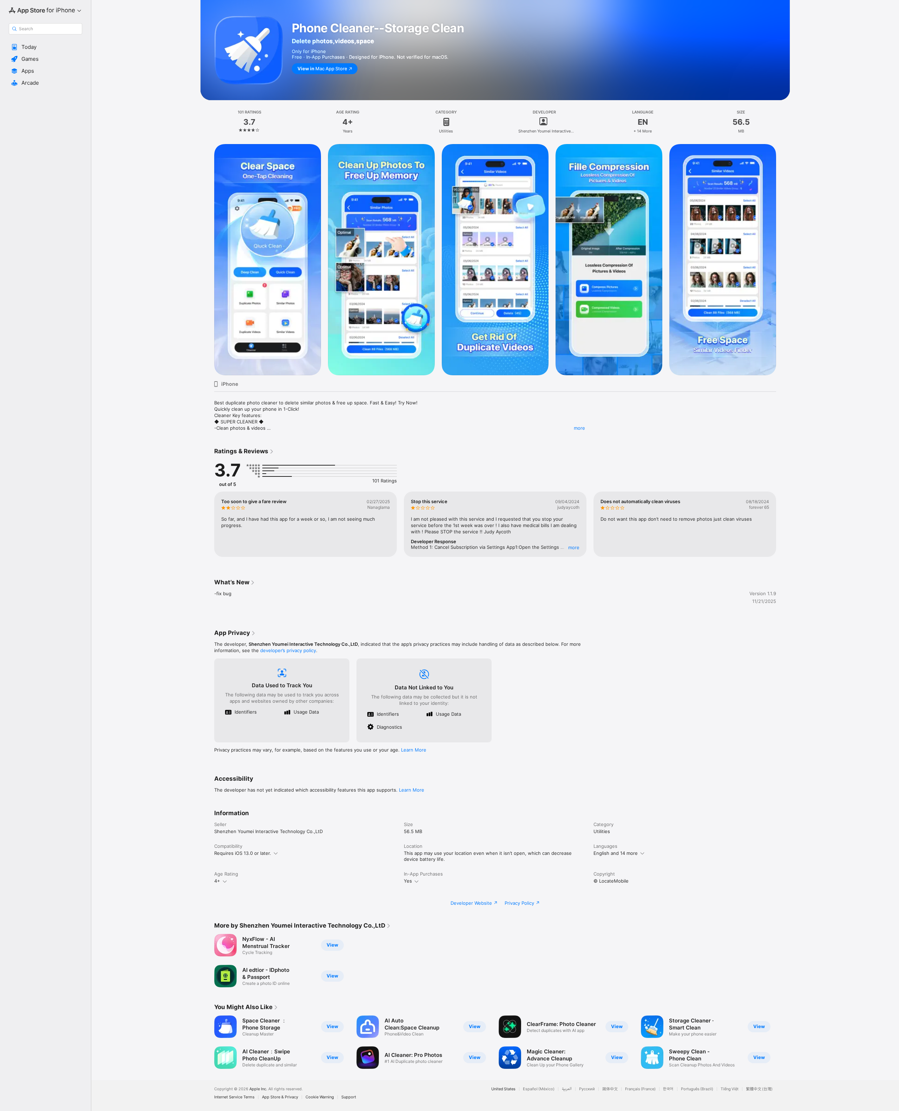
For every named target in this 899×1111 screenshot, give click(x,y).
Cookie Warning (320, 1097)
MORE (573, 547)
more (579, 428)
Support (348, 1097)
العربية (567, 1089)
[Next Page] (783, 259)
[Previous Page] (207, 259)
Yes (408, 881)
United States (503, 1089)
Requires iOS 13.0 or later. (242, 853)
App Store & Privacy (280, 1097)
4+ (217, 881)
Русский (587, 1089)
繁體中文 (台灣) (759, 1089)
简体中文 (610, 1089)
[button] (45, 47)
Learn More (413, 750)
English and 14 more (615, 853)
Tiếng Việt (730, 1089)
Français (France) (640, 1089)
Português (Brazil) (697, 1089)
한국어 (668, 1089)
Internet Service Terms (234, 1097)
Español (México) (539, 1089)
